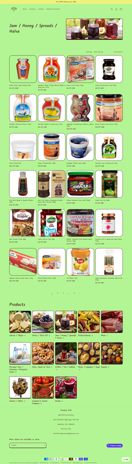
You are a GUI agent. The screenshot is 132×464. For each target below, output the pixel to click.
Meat (103, 335)
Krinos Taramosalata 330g (46, 163)
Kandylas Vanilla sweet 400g (76, 163)
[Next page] (80, 293)
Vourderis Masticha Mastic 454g (20, 124)
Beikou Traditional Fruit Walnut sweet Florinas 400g (79, 240)
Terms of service (66, 462)
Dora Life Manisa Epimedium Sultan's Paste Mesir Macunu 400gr (50, 201)
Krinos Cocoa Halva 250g (75, 85)
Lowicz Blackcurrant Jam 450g (105, 85)
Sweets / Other (16, 401)
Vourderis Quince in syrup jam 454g (50, 124)
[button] (112, 9)
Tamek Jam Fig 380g (102, 200)
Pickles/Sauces (84, 335)
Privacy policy (54, 462)
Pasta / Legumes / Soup (89, 367)
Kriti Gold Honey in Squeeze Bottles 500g (21, 201)
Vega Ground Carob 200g (17, 239)
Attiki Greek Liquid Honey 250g (20, 85)
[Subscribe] (44, 445)
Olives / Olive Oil (40, 335)
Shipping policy (77, 462)
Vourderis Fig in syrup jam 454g (106, 163)
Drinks (58, 401)
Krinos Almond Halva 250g (47, 278)
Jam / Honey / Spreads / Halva (65, 336)
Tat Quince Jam (72, 278)
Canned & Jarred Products (39, 402)
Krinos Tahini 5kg (15, 163)
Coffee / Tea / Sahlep (65, 367)
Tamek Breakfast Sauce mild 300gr (78, 200)
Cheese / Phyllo (16, 335)
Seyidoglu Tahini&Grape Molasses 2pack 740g (80, 125)
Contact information (90, 462)
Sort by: (89, 52)
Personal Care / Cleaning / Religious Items (18, 369)
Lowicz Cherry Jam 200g (46, 239)
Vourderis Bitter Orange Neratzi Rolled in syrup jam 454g (51, 86)
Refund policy (44, 462)
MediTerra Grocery (19, 462)
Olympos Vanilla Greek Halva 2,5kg (21, 278)
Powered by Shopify (32, 462)
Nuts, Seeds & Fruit (41, 367)
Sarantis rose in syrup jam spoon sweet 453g (108, 240)
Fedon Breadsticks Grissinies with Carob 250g (108, 279)
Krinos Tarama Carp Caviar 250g (106, 124)
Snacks (104, 367)
